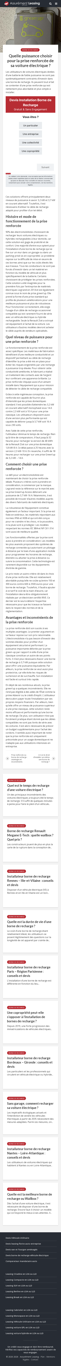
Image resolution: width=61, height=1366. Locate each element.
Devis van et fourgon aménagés (21, 1249)
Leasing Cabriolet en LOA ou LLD (21, 1310)
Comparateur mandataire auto (21, 1261)
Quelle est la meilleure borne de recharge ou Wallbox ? (29, 1196)
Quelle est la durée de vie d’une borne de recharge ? (29, 924)
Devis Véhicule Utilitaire (17, 1238)
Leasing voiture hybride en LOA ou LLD (24, 1333)
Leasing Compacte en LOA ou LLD (22, 1279)
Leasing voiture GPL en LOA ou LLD (22, 1327)
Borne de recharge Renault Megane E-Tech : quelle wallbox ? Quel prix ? (30, 835)
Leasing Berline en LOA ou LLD (20, 1291)
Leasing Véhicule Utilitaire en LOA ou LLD (26, 1321)
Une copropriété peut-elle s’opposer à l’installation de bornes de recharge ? (26, 1017)
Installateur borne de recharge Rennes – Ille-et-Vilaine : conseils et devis (30, 880)
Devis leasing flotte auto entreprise (23, 1243)
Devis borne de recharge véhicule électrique (27, 1255)
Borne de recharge (30, 50)
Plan (43, 1356)
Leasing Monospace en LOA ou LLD (23, 1315)
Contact (34, 1359)
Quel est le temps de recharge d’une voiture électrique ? (28, 788)
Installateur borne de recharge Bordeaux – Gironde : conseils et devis (29, 1062)
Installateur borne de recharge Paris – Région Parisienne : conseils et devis (29, 971)
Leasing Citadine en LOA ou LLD (21, 1274)
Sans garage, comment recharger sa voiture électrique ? (30, 1106)
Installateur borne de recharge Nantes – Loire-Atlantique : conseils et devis (29, 1153)
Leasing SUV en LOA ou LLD (19, 1285)
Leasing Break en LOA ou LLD (20, 1297)
